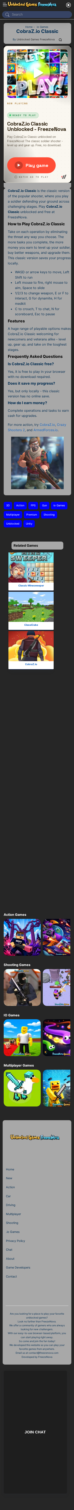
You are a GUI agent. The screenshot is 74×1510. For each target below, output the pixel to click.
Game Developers (18, 1267)
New (9, 1178)
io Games (59, 505)
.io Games (13, 1231)
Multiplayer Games (19, 1065)
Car (8, 1196)
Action (20, 505)
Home (10, 1169)
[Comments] (60, 39)
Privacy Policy (15, 1240)
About (10, 1258)
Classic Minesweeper (31, 585)
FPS (33, 505)
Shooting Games (17, 965)
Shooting (49, 514)
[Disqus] (36, 742)
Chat (9, 1249)
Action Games (15, 915)
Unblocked (12, 523)
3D (8, 505)
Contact (11, 1276)
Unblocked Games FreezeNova (36, 39)
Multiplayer (13, 514)
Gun (44, 505)
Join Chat (35, 1432)
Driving (10, 1205)
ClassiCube (31, 624)
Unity (29, 523)
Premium (31, 514)
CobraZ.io (47, 425)
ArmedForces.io (46, 430)
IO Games (12, 1015)
